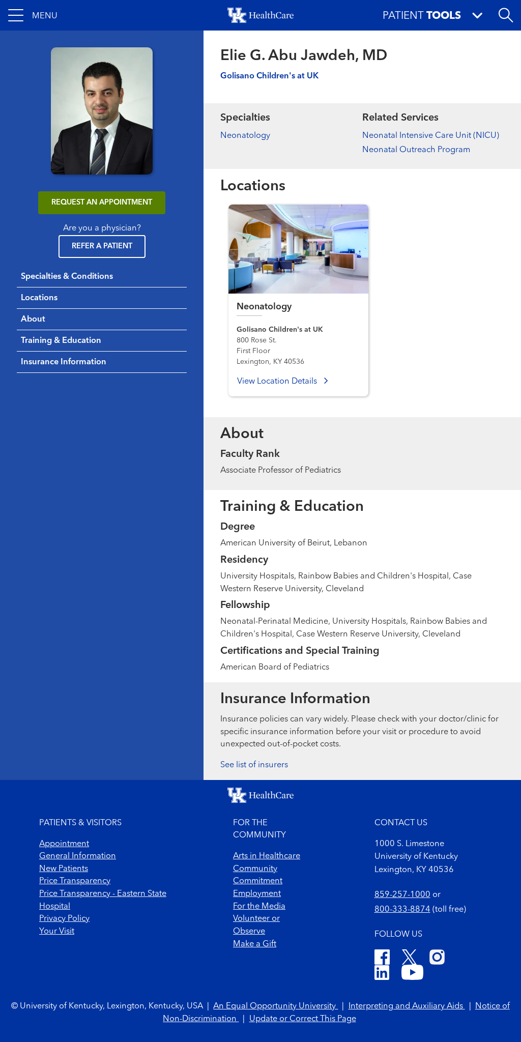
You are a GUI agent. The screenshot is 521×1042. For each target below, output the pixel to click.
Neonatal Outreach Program (416, 150)
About (33, 319)
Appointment (64, 844)
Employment (257, 894)
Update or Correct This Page (302, 1019)
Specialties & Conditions (67, 277)
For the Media (259, 907)
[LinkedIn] (381, 974)
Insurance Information (63, 362)
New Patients (63, 869)
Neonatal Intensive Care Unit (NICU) (430, 136)
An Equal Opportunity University (275, 1006)
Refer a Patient (102, 246)
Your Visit (56, 932)
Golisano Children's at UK (269, 76)
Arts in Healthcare (266, 856)
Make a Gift (254, 944)
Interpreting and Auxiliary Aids (407, 1006)
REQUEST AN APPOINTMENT (101, 203)
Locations (39, 298)
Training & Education (61, 341)
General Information (77, 856)
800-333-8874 (402, 910)
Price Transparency (74, 881)
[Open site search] (505, 15)
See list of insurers (254, 765)
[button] (33, 15)
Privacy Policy (64, 919)
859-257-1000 (402, 895)
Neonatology (245, 136)
